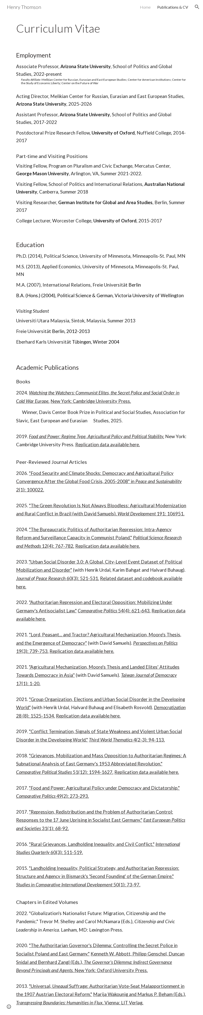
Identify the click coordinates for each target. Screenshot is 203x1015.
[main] (101, 28)
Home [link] (145, 7)
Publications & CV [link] (172, 7)
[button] (197, 7)
